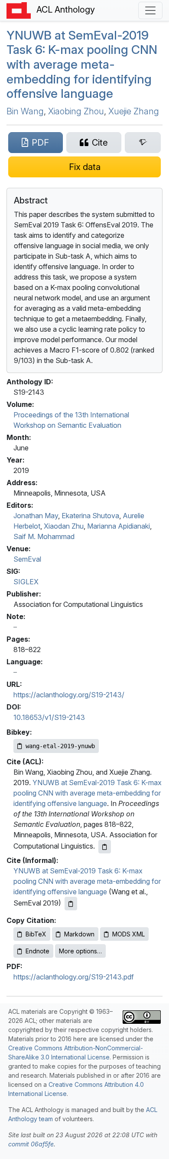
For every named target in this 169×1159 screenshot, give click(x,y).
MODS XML (128, 934)
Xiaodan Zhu (64, 526)
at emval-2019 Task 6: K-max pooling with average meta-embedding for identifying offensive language (81, 64)
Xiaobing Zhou (76, 111)
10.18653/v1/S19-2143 (49, 717)
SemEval (27, 559)
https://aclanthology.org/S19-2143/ (68, 694)
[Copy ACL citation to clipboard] (104, 846)
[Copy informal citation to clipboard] (71, 903)
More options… (80, 951)
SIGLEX (26, 581)
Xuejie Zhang (133, 111)
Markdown (79, 934)
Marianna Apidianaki (118, 526)
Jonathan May (35, 515)
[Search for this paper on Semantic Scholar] (143, 142)
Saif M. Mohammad (44, 536)
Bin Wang (25, 111)
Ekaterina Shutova (90, 515)
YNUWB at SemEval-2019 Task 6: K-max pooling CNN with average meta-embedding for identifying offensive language (87, 793)
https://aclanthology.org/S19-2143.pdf (73, 976)
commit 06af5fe (31, 1144)
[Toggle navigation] (150, 10)
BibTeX (36, 934)
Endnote (37, 951)
